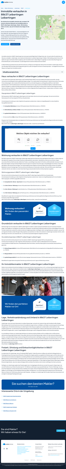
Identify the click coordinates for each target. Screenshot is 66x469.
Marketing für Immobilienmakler (23, 451)
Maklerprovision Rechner (22, 450)
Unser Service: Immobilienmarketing (24, 446)
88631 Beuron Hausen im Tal (9, 410)
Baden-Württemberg (9, 8)
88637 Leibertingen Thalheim (10, 407)
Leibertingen (17, 8)
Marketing (54, 211)
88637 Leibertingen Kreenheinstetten (12, 396)
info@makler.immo (38, 456)
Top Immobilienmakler (21, 452)
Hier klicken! (60, 430)
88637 (22, 8)
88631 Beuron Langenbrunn (9, 399)
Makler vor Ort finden (21, 447)
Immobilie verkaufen (15, 44)
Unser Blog (19, 453)
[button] (50, 26)
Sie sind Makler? (5, 44)
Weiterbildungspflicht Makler (22, 448)
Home (2, 8)
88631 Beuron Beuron (8, 403)
